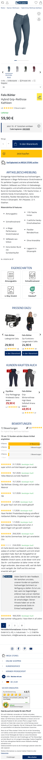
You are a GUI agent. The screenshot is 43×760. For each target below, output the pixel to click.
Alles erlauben (32, 757)
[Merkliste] (36, 2)
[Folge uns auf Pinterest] (24, 648)
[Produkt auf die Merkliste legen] (39, 13)
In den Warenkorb (13, 353)
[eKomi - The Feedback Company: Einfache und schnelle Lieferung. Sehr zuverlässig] (16, 699)
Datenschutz (4, 753)
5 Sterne (4, 443)
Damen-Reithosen (13, 8)
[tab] (15, 60)
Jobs (12, 676)
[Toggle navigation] (2, 2)
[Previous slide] (3, 72)
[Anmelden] (7, 2)
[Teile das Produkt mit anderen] (39, 19)
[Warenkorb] (40, 2)
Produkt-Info (26, 80)
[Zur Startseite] (21, 2)
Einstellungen (11, 757)
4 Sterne (4, 447)
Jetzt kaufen (23, 153)
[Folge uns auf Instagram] (12, 648)
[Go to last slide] (3, 334)
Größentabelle (12, 80)
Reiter (3, 8)
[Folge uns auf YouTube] (30, 648)
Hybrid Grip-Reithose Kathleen (31, 8)
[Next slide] (40, 72)
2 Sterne (4, 454)
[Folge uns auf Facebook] (18, 648)
